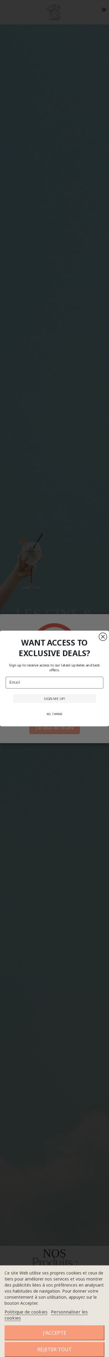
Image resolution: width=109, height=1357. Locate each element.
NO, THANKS (54, 714)
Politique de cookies (26, 1312)
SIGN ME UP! (54, 698)
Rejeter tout (54, 1349)
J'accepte (54, 1332)
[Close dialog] (103, 637)
